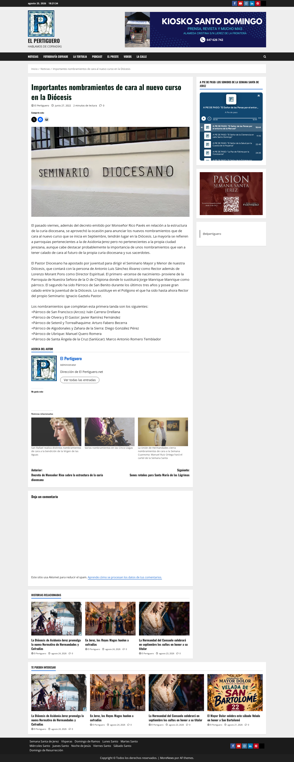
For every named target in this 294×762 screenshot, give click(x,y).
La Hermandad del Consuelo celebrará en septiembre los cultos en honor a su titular (163, 644)
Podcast (97, 56)
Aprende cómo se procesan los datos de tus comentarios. (125, 577)
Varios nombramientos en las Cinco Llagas (109, 447)
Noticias (33, 56)
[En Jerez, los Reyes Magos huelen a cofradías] (110, 618)
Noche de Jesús (81, 746)
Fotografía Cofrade (55, 56)
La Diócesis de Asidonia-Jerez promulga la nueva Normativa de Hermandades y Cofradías (56, 644)
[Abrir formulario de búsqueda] (265, 56)
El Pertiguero (41, 105)
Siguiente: (160, 472)
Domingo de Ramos (87, 741)
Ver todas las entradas (80, 380)
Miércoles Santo (40, 746)
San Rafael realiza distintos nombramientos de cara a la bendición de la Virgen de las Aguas (56, 451)
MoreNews (167, 758)
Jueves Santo (61, 746)
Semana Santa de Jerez (44, 741)
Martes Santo (129, 741)
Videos (128, 56)
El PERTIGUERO (44, 40)
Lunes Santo (110, 741)
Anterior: (67, 475)
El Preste (113, 56)
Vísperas (66, 741)
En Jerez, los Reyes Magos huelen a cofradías (107, 642)
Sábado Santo (122, 746)
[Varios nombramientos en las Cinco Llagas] (110, 432)
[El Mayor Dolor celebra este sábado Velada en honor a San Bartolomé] (235, 692)
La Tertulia (80, 56)
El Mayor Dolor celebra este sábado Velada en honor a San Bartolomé (233, 717)
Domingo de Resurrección (46, 750)
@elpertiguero (212, 233)
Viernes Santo (102, 746)
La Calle (142, 56)
